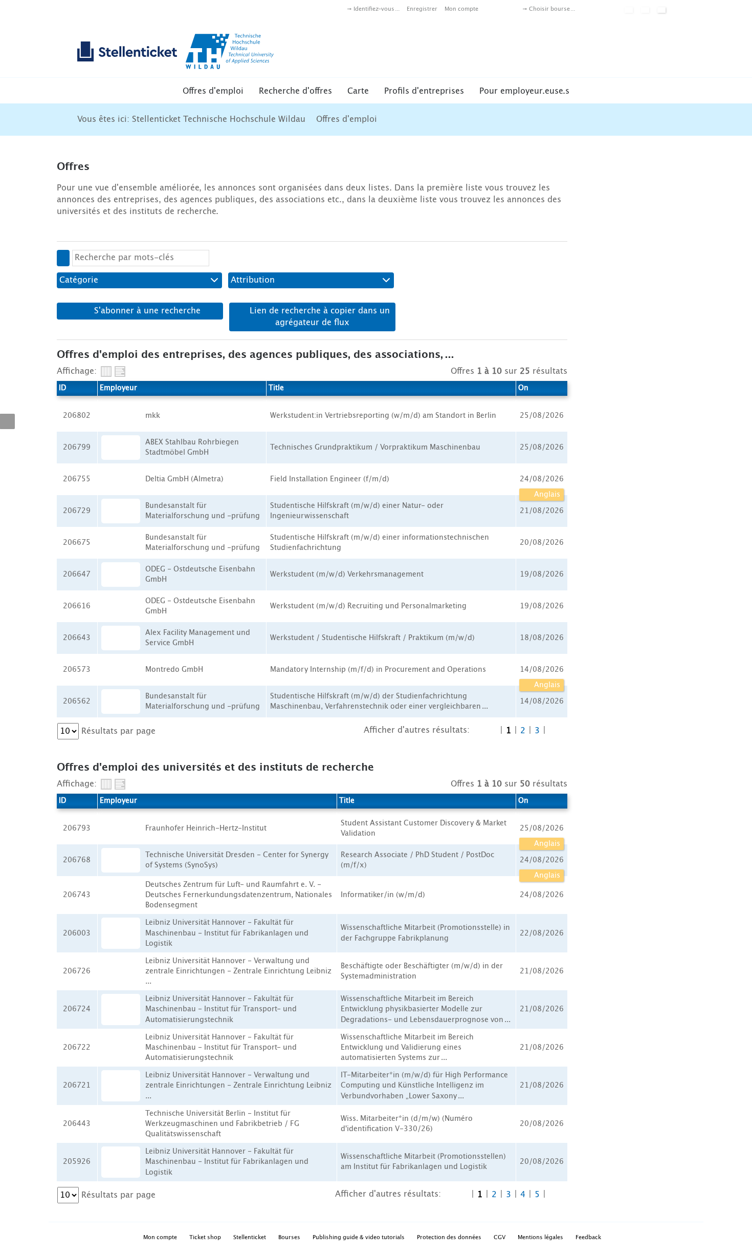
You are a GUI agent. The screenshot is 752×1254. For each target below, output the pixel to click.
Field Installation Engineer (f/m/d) (329, 479)
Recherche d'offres (295, 91)
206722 (77, 1047)
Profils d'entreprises (424, 91)
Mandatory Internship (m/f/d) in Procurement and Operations (378, 669)
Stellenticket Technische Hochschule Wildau (218, 119)
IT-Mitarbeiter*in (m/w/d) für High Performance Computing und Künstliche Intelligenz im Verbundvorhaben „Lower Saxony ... (424, 1085)
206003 (77, 933)
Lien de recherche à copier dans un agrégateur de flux (318, 317)
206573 (77, 669)
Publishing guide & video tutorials (359, 1237)
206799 (77, 447)
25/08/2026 (542, 828)
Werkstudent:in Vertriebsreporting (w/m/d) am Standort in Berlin (383, 415)
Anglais (546, 494)
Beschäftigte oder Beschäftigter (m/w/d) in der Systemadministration (422, 971)
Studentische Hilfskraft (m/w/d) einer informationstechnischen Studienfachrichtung (379, 542)
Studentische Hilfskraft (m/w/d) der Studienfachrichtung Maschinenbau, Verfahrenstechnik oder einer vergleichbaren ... (379, 701)
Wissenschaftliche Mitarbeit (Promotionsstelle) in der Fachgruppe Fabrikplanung (425, 933)
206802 (77, 415)
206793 (77, 828)
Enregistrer (422, 9)
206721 (77, 1085)
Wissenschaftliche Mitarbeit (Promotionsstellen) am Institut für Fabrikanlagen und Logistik (423, 1162)
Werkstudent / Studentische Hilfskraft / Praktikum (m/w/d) (372, 638)
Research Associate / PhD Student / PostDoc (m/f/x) (417, 860)
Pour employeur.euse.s (524, 91)
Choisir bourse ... (552, 9)
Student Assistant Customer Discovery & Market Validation (423, 828)
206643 (77, 638)
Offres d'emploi (213, 91)
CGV (499, 1237)
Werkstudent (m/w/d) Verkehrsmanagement (347, 574)
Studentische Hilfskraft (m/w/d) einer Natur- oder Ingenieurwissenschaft (357, 511)
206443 (77, 1124)
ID (62, 388)
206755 (77, 479)
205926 (77, 1161)
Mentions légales (540, 1237)
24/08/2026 (542, 479)
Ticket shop (205, 1237)
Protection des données (449, 1237)
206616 (77, 606)
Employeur (118, 388)
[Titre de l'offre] (120, 371)
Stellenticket (249, 1237)
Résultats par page (118, 731)
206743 (77, 895)
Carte (358, 91)
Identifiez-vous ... (376, 9)
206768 (77, 860)
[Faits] (106, 371)
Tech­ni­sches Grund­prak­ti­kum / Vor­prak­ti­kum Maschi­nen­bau (375, 447)
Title (276, 388)
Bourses (289, 1237)
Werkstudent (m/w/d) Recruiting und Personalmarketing (368, 606)
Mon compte (461, 9)
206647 (77, 574)
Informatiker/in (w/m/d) (383, 895)
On (523, 388)
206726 (77, 971)
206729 (77, 511)
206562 (77, 701)
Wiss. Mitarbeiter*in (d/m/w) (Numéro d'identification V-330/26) (407, 1124)
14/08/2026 (542, 669)
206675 (77, 542)
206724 (77, 1009)
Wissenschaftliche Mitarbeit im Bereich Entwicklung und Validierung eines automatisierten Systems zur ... (407, 1047)
